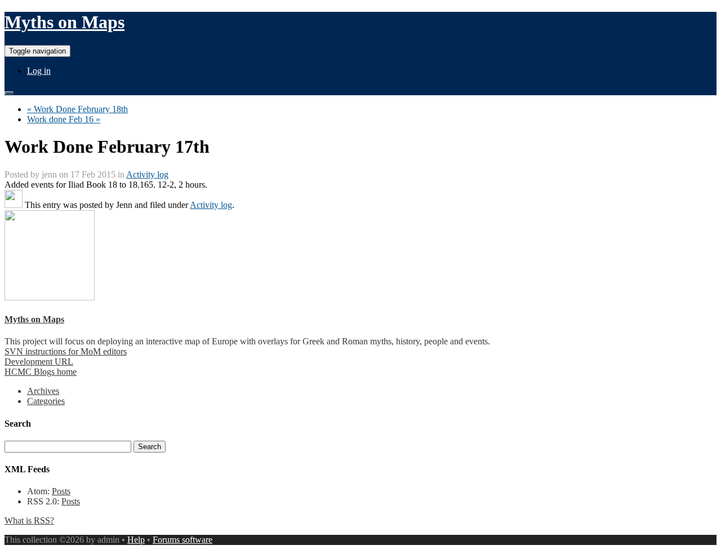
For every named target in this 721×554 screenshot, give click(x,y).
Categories (46, 401)
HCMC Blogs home (41, 371)
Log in (39, 71)
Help (136, 539)
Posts (61, 491)
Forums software (182, 539)
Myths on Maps (64, 22)
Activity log (147, 174)
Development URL (39, 361)
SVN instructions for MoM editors (66, 351)
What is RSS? (29, 520)
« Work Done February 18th (77, 109)
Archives (43, 391)
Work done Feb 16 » (63, 119)
